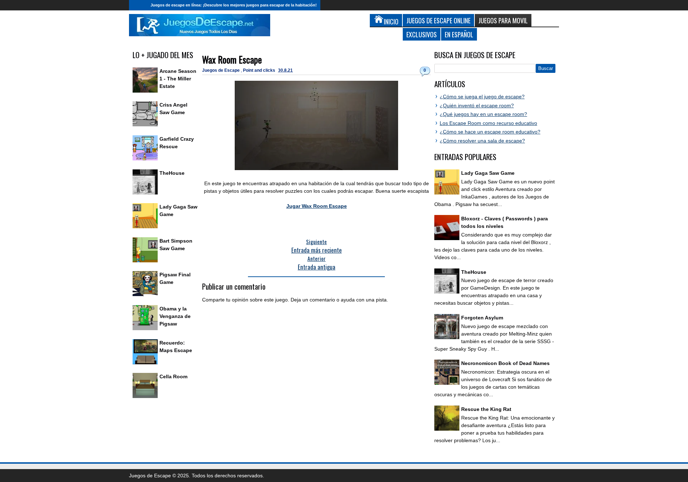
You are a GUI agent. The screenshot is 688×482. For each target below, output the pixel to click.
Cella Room (173, 376)
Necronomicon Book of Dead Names (505, 363)
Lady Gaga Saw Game (488, 173)
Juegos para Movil (503, 20)
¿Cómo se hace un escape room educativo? (490, 132)
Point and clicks (259, 70)
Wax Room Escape (232, 59)
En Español (459, 34)
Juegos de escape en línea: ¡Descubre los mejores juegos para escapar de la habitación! (233, 5)
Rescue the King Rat (486, 409)
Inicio (138, 5)
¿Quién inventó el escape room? (477, 105)
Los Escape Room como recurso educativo (488, 123)
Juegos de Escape (221, 70)
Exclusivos (421, 34)
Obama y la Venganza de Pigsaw (175, 316)
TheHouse (172, 173)
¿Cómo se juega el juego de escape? (482, 96)
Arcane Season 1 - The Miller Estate (177, 78)
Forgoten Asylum (482, 317)
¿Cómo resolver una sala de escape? (482, 141)
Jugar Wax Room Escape (316, 206)
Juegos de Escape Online (438, 20)
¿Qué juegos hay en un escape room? (483, 114)
